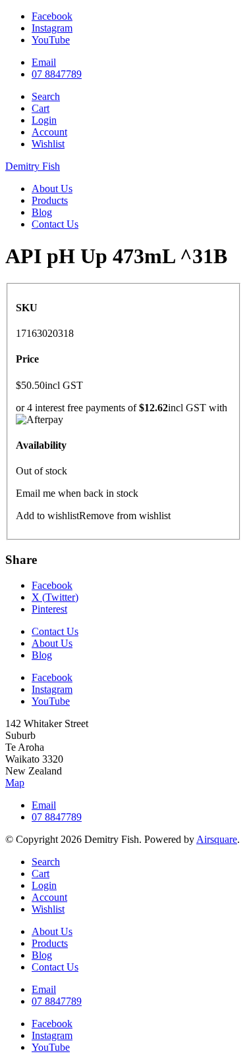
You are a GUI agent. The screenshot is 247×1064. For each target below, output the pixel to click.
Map (14, 782)
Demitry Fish (32, 166)
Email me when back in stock (77, 493)
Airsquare (216, 839)
